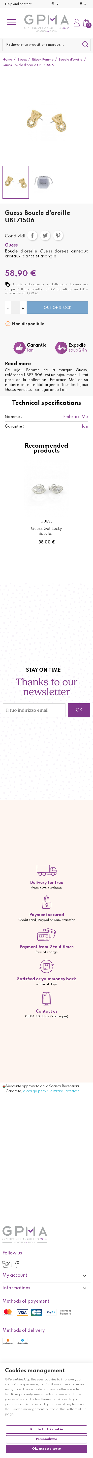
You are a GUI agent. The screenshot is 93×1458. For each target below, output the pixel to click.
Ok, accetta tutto (46, 1448)
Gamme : (13, 417)
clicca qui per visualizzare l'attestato (51, 1091)
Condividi (32, 235)
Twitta (45, 235)
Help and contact (18, 4)
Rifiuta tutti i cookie (46, 1429)
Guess (11, 245)
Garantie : (14, 427)
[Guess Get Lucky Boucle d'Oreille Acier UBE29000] (46, 488)
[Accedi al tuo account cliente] (77, 23)
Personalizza (46, 1439)
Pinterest (58, 235)
